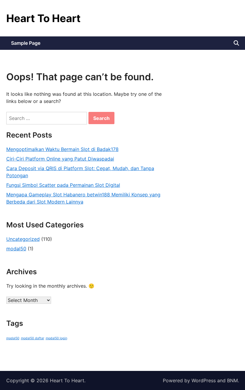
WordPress (204, 380)
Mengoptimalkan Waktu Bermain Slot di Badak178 (62, 149)
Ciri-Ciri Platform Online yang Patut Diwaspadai (60, 159)
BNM (232, 380)
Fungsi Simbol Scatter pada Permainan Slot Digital (63, 185)
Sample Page (25, 43)
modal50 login (56, 338)
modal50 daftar (32, 338)
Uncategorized (23, 239)
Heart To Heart (43, 18)
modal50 (16, 249)
